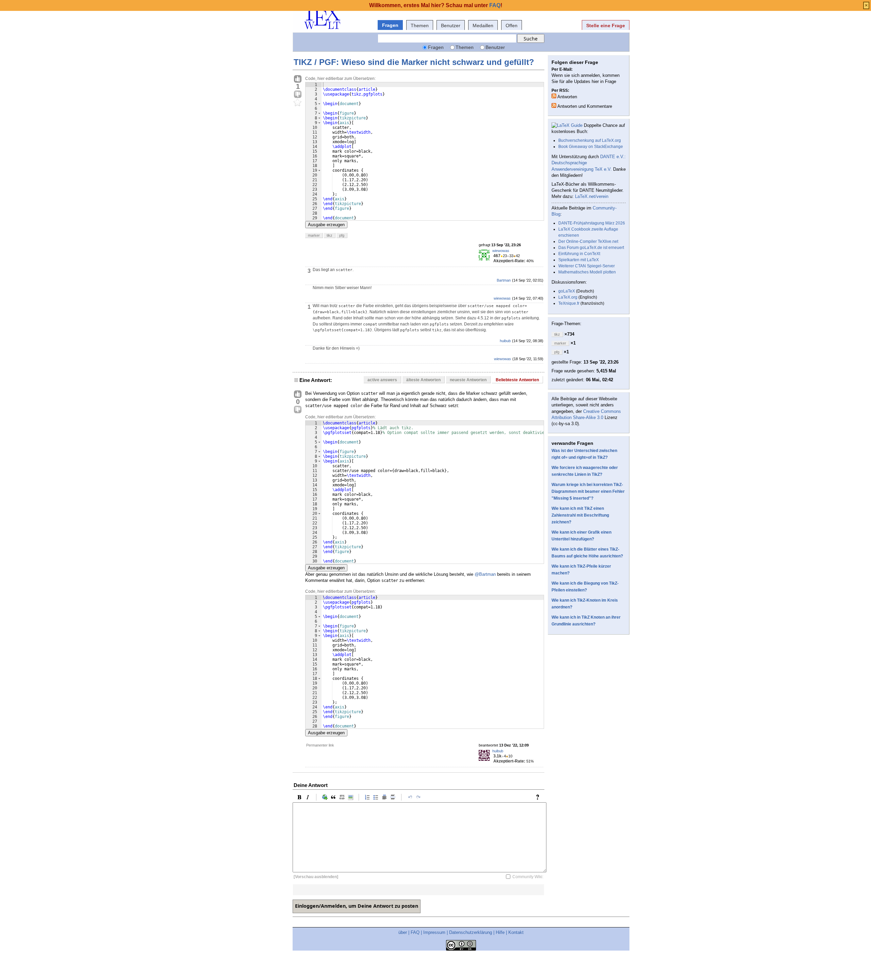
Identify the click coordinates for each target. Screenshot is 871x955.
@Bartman (485, 574)
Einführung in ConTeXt (579, 253)
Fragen (390, 25)
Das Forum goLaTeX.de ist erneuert (591, 247)
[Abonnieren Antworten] (554, 96)
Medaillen (483, 25)
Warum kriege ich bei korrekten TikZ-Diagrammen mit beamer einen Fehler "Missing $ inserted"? (588, 491)
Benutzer (450, 25)
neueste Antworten (468, 380)
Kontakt (516, 932)
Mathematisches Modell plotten (587, 272)
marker (314, 235)
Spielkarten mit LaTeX (578, 259)
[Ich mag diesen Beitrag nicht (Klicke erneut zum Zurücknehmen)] (298, 94)
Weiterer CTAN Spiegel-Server (586, 266)
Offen (511, 25)
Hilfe (500, 932)
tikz (329, 235)
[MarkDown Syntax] (539, 797)
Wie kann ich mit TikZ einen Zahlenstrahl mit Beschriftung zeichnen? (580, 515)
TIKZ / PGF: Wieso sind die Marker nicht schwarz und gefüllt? (414, 62)
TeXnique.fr (568, 303)
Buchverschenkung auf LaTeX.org (589, 140)
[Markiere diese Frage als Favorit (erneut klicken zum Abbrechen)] (298, 103)
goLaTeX (566, 291)
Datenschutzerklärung (470, 932)
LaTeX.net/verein (591, 196)
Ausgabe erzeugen (326, 224)
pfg (341, 235)
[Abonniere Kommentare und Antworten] (554, 105)
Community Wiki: (527, 876)
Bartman (504, 280)
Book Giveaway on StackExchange (590, 146)
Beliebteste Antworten (517, 380)
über (402, 932)
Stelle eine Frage (605, 25)
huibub (505, 341)
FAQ (415, 932)
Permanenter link (320, 745)
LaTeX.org (567, 297)
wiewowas (500, 251)
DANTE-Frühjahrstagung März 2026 (591, 223)
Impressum (434, 932)
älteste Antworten (423, 380)
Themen (420, 25)
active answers (382, 380)
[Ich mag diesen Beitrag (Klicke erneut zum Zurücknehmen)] (298, 79)
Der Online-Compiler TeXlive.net (588, 241)
